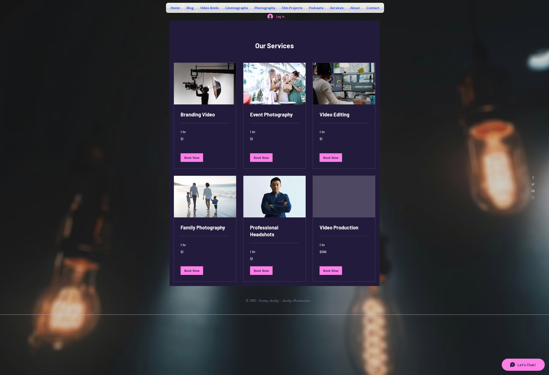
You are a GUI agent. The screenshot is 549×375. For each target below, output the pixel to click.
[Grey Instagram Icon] (533, 198)
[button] (192, 157)
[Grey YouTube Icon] (533, 191)
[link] (205, 114)
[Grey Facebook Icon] (533, 178)
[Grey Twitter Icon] (533, 184)
